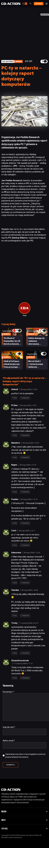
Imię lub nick (9, 727)
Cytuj (15, 398)
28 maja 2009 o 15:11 (27, 531)
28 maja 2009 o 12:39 (29, 389)
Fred (24, 315)
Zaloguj (38, 4)
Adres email (9, 740)
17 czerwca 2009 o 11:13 (23, 663)
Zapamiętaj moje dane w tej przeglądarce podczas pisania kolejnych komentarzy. (25, 755)
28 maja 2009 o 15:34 (32, 553)
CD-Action (7, 61)
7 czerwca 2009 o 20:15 (29, 623)
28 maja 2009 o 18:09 (29, 590)
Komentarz (8, 692)
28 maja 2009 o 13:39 (30, 443)
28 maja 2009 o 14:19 (28, 465)
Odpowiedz (25, 398)
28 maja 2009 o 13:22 (28, 405)
